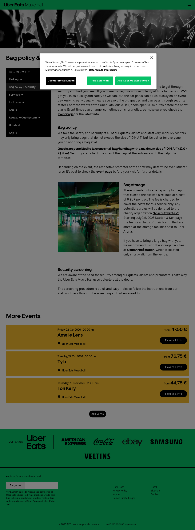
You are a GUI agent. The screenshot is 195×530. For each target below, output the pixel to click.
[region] (98, 71)
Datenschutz (96, 69)
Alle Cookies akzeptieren (133, 80)
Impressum (110, 69)
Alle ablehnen (100, 80)
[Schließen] (151, 57)
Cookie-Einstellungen (61, 80)
